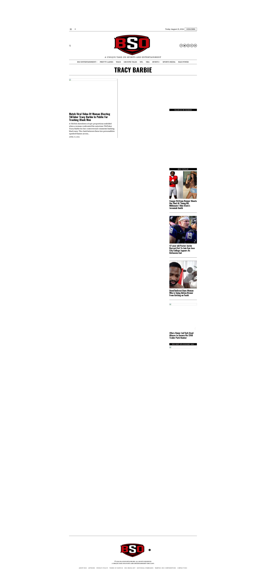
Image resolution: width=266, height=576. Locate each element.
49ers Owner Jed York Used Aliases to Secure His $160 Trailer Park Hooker (181, 335)
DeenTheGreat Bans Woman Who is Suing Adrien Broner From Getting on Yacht (181, 293)
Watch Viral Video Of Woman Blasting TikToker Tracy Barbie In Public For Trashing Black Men (89, 116)
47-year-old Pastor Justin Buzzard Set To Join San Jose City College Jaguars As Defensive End (182, 249)
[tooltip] (181, 45)
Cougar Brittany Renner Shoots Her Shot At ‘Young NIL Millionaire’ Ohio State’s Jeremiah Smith (183, 204)
